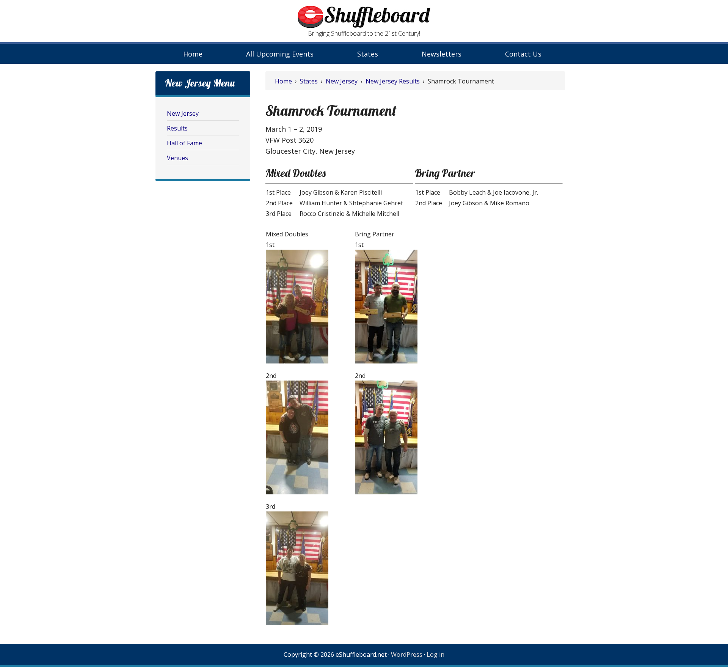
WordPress (406, 654)
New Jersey (183, 113)
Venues (177, 158)
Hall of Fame (184, 143)
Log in (435, 654)
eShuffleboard (364, 17)
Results (177, 128)
